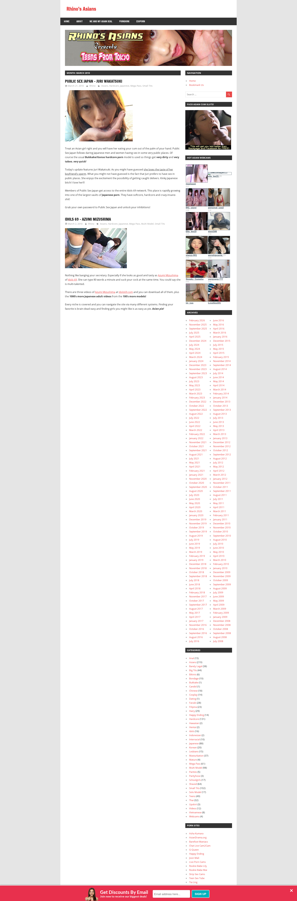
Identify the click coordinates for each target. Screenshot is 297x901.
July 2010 (218, 543)
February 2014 (221, 393)
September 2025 (198, 328)
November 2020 (198, 478)
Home (66, 21)
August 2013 (220, 413)
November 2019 (198, 523)
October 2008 (220, 628)
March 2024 (195, 357)
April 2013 (218, 430)
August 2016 (196, 637)
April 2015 (218, 352)
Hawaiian (194, 723)
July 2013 (218, 417)
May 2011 (218, 503)
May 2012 (218, 466)
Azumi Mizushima (168, 275)
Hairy (192, 710)
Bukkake (193, 682)
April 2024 (194, 352)
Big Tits (193, 670)
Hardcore (114, 85)
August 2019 (196, 535)
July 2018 (194, 580)
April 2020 (194, 507)
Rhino (92, 85)
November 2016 (198, 624)
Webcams (194, 816)
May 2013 (218, 426)
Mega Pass (135, 85)
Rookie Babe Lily (198, 865)
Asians (104, 85)
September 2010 (222, 535)
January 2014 (220, 397)
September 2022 (198, 409)
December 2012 (221, 442)
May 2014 (218, 381)
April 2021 (194, 466)
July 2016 (194, 641)
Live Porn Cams (197, 861)
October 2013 (220, 405)
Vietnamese (195, 812)
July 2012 (218, 462)
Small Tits (147, 85)
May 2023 (194, 385)
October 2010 (220, 531)
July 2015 (218, 344)
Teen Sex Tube (196, 878)
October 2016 (196, 628)
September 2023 (198, 373)
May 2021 (194, 462)
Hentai (192, 727)
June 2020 (194, 499)
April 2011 (218, 507)
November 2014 (222, 361)
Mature (193, 759)
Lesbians (193, 751)
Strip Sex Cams (197, 874)
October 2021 (196, 446)
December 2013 (221, 401)
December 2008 (221, 620)
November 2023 (198, 369)
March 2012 (219, 474)
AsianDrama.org (198, 837)
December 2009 (221, 572)
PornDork (124, 21)
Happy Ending (196, 714)
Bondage (194, 678)
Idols (191, 731)
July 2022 (194, 417)
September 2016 (198, 633)
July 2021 (194, 458)
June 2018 (194, 584)
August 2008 (220, 637)
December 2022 (197, 401)
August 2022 (196, 413)
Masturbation (196, 755)
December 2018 (197, 564)
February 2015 (221, 357)
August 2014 (220, 369)
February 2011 (221, 515)
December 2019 (197, 519)
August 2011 (220, 495)
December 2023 (197, 365)
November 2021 (198, 442)
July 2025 (194, 332)
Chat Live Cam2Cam (200, 845)
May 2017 (194, 612)
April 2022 (194, 426)
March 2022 (195, 430)
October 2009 (220, 580)
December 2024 (197, 340)
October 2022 (196, 405)
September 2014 (222, 365)
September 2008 (222, 633)
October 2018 (196, 572)
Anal (191, 658)
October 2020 (196, 482)
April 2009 (218, 604)
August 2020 (196, 490)
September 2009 (222, 584)
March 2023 (195, 393)
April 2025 (194, 336)
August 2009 (220, 588)
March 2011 (219, 511)
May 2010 (218, 551)
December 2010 (221, 523)
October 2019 (196, 527)
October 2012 (220, 450)
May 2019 (194, 547)
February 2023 (197, 397)
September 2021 (198, 450)
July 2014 (218, 373)
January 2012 (220, 478)
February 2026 (197, 320)
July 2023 (194, 381)
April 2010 (218, 555)
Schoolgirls (195, 779)
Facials (192, 702)
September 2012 (222, 454)
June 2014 (218, 377)
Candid (193, 686)
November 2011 (222, 482)
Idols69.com (126, 292)
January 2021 (196, 474)
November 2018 (198, 568)
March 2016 (219, 332)
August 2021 (196, 454)
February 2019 (197, 555)
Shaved (193, 783)
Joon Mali (194, 857)
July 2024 (194, 344)
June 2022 (194, 422)
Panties (193, 771)
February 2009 (221, 612)
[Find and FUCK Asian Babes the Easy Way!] (208, 148)
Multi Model (147, 223)
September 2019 (198, 531)
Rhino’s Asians (81, 8)
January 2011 (220, 519)
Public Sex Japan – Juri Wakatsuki (93, 81)
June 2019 (194, 543)
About (79, 21)
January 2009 (220, 616)
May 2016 (218, 324)
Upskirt (193, 804)
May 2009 (218, 600)
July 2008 (218, 641)
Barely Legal (195, 666)
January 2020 (196, 515)
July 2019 (194, 539)
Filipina (193, 706)
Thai (191, 800)
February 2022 (197, 434)
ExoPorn (140, 21)
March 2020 (195, 511)
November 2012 (222, 446)
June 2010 (218, 547)
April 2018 (194, 588)
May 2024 (194, 348)
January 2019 (196, 559)
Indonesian (195, 735)
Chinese (193, 690)
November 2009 (222, 576)
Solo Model (195, 792)
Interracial (194, 739)
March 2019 (195, 551)
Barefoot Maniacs (198, 841)
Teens (192, 796)
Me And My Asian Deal (101, 21)
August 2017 (196, 608)
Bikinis (192, 674)
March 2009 (219, 608)
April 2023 (194, 389)
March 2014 (219, 389)
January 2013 (220, 438)
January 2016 (220, 336)
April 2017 (194, 616)
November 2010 (222, 527)
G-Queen (194, 849)
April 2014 (218, 385)
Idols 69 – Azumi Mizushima (88, 219)
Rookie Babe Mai (198, 869)
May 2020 (194, 503)
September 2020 (198, 486)
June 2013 (218, 422)
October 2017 (196, 600)
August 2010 (220, 539)
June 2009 (218, 596)
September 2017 (198, 604)
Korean (193, 747)
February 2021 (197, 470)
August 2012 (220, 458)
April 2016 (218, 328)
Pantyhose (194, 775)
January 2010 (220, 568)
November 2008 (222, 624)
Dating (192, 698)
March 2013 (219, 434)
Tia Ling (193, 882)
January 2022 (196, 438)
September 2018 (198, 576)
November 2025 (198, 324)
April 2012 (218, 470)
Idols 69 (72, 279)
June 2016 (218, 320)
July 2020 (194, 495)
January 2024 (196, 361)
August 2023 (196, 377)
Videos (192, 808)
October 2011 (220, 486)
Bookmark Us (196, 84)
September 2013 (222, 409)
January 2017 (196, 620)
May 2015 (218, 348)
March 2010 (219, 559)
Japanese (124, 85)
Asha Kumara (196, 833)
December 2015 (221, 340)
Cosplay (193, 694)
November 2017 (198, 596)
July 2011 (218, 499)
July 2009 (218, 592)
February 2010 (221, 564)
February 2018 (197, 592)
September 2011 (222, 490)
